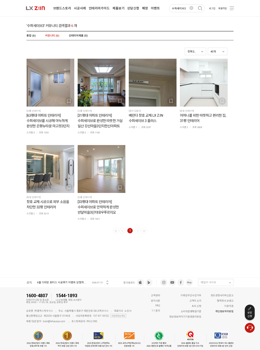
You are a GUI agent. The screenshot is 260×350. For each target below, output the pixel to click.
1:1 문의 (156, 310)
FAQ (157, 305)
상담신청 (249, 314)
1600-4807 (37, 295)
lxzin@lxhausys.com (54, 321)
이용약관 (228, 306)
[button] (217, 51)
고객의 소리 (195, 300)
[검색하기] (200, 8)
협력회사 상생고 (225, 300)
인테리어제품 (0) (78, 35)
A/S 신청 (196, 306)
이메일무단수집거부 (191, 295)
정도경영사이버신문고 (222, 295)
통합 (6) (31, 35)
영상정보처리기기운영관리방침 (185, 316)
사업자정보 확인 (118, 316)
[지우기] (191, 8)
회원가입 (222, 8)
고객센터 (155, 295)
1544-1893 (66, 295)
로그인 (212, 8)
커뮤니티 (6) (52, 35)
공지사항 (155, 300)
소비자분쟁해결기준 (191, 311)
